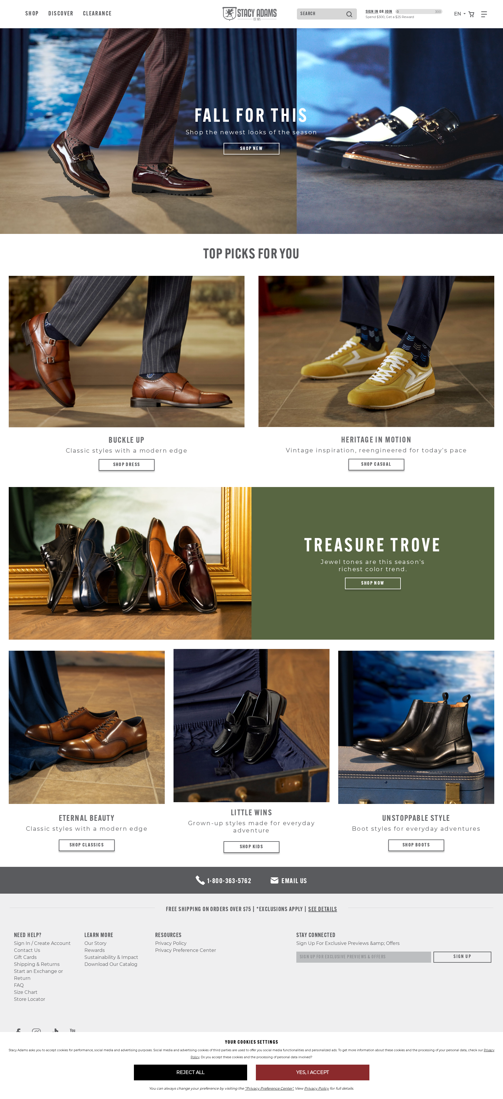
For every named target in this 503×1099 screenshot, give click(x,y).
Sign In (372, 11)
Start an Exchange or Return (38, 975)
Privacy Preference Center (185, 950)
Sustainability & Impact (111, 957)
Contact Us (27, 950)
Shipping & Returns (37, 964)
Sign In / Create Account (42, 943)
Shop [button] (32, 14)
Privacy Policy (171, 943)
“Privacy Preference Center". (269, 1088)
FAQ (19, 985)
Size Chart (26, 992)
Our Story (95, 943)
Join (388, 11)
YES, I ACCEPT (312, 1072)
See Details (322, 910)
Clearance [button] (97, 14)
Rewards (94, 950)
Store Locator (29, 999)
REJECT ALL (190, 1072)
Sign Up (462, 957)
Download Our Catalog (110, 964)
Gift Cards (25, 957)
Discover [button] (61, 14)
